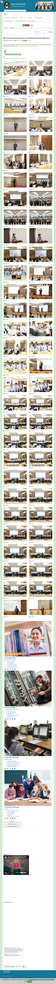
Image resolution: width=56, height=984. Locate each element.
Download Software (11, 711)
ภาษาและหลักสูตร (10, 812)
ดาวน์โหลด (7, 77)
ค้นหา (51, 32)
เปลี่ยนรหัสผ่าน (10, 714)
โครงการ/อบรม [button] (9, 21)
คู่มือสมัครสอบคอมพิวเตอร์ (12, 765)
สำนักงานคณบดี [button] (39, 17)
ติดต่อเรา (15, 948)
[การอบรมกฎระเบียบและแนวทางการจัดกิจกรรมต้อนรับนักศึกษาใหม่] (5, 51)
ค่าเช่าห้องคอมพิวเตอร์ (11, 766)
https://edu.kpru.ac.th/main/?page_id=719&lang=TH (14, 58)
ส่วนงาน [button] (23, 17)
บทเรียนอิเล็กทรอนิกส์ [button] (20, 21)
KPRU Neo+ (9, 815)
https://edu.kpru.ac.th (13, 954)
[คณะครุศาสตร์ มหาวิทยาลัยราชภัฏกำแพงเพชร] (5, 14)
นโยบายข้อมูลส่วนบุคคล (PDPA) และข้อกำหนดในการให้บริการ (42, 979)
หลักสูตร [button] (30, 17)
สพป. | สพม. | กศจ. (12, 824)
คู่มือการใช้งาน (10, 717)
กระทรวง (12, 821)
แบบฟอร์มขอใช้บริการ (11, 713)
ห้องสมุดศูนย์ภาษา (11, 813)
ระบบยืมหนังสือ (10, 663)
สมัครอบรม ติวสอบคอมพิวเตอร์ (13, 762)
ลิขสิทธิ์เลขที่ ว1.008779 (9, 976)
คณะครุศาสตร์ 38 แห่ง (12, 826)
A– (28, 25)
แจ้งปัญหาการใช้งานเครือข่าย (13, 715)
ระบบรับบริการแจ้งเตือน (12, 664)
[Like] (15, 40)
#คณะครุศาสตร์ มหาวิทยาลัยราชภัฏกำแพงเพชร (13, 54)
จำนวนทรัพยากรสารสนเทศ (12, 667)
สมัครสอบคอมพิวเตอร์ (11, 761)
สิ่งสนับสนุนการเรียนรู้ (11, 666)
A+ (24, 25)
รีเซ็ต (32, 25)
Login (19, 948)
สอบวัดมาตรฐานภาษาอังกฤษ (13, 811)
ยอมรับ (29, 981)
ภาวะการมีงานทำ (32, 21)
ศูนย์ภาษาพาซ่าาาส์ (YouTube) (13, 816)
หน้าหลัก (8, 17)
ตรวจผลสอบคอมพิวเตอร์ (12, 764)
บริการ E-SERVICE (11, 661)
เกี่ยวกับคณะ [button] (15, 17)
